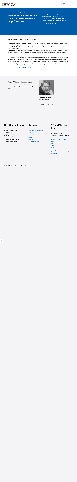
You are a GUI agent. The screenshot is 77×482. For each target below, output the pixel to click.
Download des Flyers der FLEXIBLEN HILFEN (19, 67)
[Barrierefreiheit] (1, 241)
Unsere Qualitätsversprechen (35, 130)
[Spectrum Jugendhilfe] (9, 4)
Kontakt (30, 137)
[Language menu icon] (73, 3)
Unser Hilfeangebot (33, 132)
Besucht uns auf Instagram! (67, 150)
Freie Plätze (31, 134)
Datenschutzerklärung (33, 141)
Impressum (30, 139)
